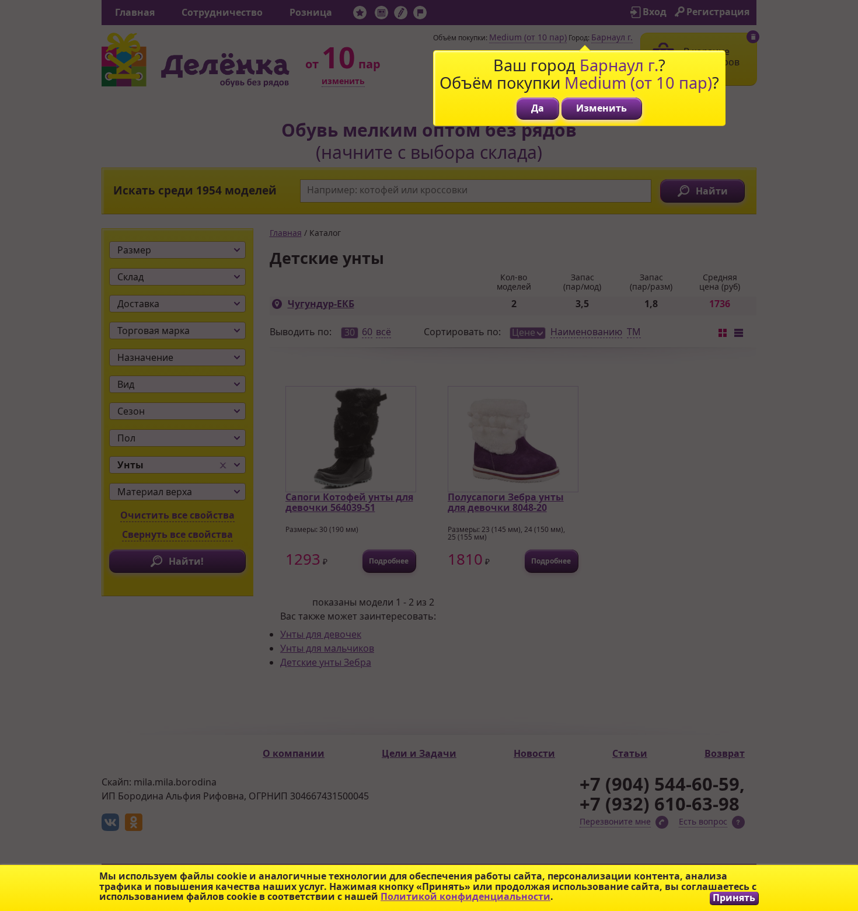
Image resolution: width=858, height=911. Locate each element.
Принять (734, 898)
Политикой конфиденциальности (465, 896)
